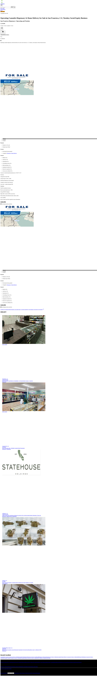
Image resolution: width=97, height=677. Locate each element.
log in (1, 10)
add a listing (2, 11)
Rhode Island (73, 662)
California (5, 662)
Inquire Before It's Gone (5, 34)
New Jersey (41, 662)
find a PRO (2, 8)
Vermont (76, 662)
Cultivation (6, 666)
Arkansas (80, 662)
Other (37, 666)
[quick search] (14, 7)
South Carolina (50, 662)
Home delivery (16, 666)
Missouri (57, 662)
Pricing (6, 673)
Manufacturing (11, 666)
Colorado (19, 662)
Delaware (62, 662)
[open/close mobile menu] (1, 5)
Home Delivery (14, 153)
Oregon (16, 662)
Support (3, 673)
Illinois (54, 662)
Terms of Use (24, 673)
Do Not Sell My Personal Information (33, 673)
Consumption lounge (26, 666)
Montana (44, 662)
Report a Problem (11, 673)
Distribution (21, 666)
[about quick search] (12, 7)
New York (9, 662)
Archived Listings (3, 668)
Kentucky (69, 662)
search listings (2, 9)
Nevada (34, 662)
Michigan (2, 662)
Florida (37, 662)
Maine (47, 662)
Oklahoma (23, 662)
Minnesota (27, 662)
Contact (15, 673)
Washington (13, 662)
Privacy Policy (19, 673)
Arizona (65, 662)
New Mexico (31, 662)
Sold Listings (9, 668)
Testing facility (33, 666)
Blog (1, 673)
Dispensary (9, 153)
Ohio (60, 662)
